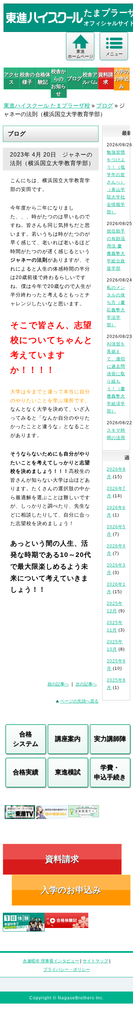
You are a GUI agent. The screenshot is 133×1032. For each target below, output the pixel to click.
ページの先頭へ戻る (79, 701)
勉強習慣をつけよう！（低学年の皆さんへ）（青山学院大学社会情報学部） (116, 182)
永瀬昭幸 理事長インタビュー (51, 961)
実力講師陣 (110, 738)
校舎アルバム (90, 78)
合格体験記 (42, 78)
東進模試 (68, 772)
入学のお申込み (71, 890)
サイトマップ (95, 961)
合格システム (25, 739)
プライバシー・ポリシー (66, 969)
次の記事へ (86, 684)
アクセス (11, 78)
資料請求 (105, 78)
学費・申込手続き (110, 772)
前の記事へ (58, 684)
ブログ (74, 78)
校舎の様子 (27, 78)
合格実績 (25, 772)
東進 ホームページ (80, 54)
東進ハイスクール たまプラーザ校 (47, 106)
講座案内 (68, 738)
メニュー (114, 53)
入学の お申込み (121, 79)
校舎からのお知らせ (58, 83)
